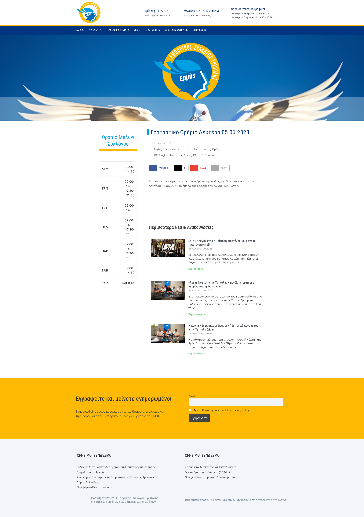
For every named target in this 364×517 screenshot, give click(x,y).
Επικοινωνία (200, 30)
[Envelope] (287, 30)
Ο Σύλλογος (96, 30)
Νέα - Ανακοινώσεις (198, 149)
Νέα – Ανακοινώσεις (176, 30)
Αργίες (158, 149)
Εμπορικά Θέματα (118, 30)
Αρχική (80, 30)
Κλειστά (198, 155)
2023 (157, 155)
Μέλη (137, 30)
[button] (160, 168)
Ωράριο (216, 149)
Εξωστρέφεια (152, 30)
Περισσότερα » (196, 269)
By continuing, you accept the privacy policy (221, 410)
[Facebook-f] (279, 30)
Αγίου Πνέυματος (172, 155)
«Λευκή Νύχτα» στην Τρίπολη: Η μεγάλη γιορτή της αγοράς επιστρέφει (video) (221, 284)
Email (192, 396)
